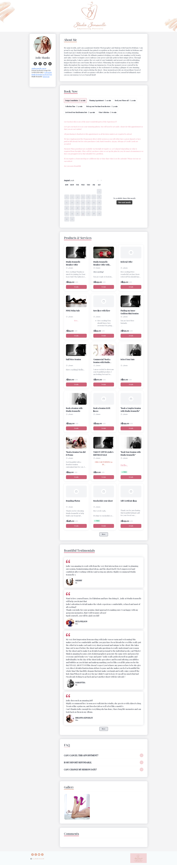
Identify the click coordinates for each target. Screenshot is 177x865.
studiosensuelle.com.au (39, 68)
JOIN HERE (48, 72)
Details (76, 287)
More (103, 534)
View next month (124, 202)
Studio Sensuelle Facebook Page (42, 75)
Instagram (46, 77)
